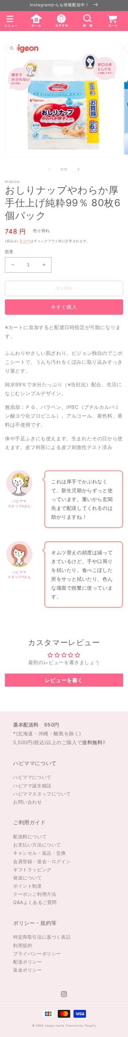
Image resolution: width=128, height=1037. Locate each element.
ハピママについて (32, 777)
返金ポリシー (27, 970)
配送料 (25, 241)
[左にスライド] (49, 169)
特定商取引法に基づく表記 (42, 937)
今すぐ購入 (64, 307)
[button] (86, 20)
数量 (9, 251)
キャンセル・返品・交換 (39, 853)
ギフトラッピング (32, 869)
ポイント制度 (27, 886)
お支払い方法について (37, 844)
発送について (27, 877)
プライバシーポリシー (37, 953)
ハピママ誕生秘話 (32, 785)
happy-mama (55, 1025)
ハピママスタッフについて (42, 793)
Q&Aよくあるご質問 (35, 902)
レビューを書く (64, 680)
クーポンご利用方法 (34, 894)
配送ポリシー (27, 961)
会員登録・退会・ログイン (42, 861)
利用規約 (22, 945)
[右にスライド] (78, 169)
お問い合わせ (27, 802)
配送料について (30, 836)
